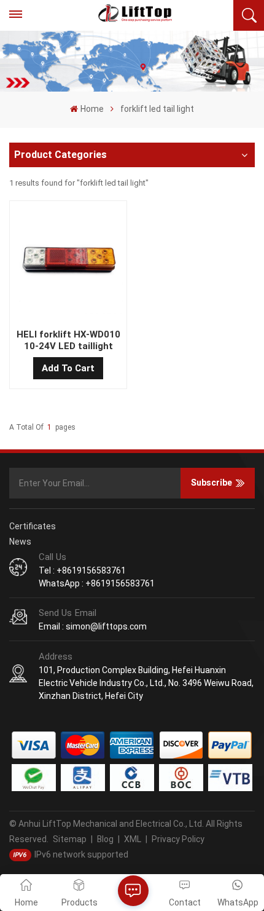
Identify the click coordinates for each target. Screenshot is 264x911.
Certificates (32, 526)
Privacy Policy (178, 839)
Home (91, 109)
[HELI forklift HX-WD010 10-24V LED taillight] (68, 261)
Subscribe (211, 482)
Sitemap (70, 839)
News (20, 541)
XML (132, 839)
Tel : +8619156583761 (82, 570)
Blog (105, 839)
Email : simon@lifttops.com (93, 626)
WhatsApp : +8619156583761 (97, 583)
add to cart (68, 368)
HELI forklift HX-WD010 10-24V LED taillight (68, 340)
